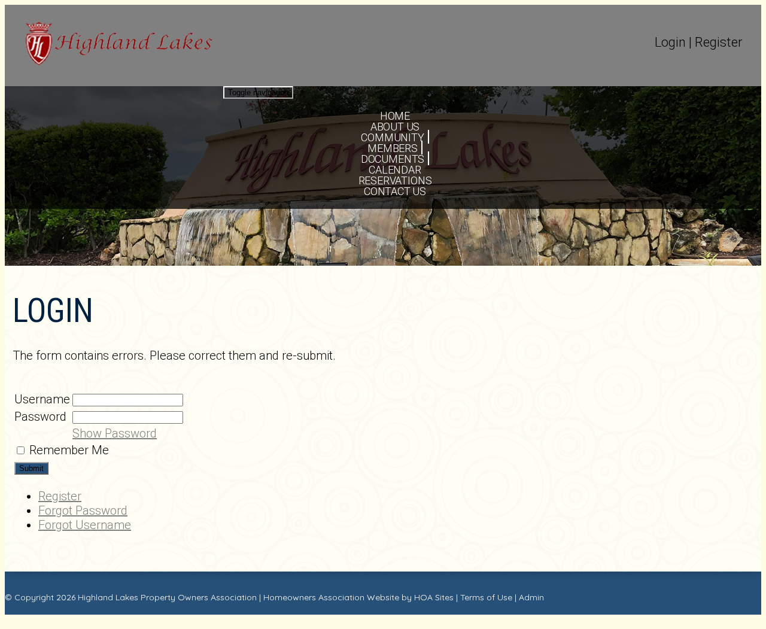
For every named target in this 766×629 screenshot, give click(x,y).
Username (42, 399)
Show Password (114, 433)
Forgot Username (84, 525)
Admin (531, 597)
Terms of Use (486, 597)
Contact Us (395, 191)
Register (719, 42)
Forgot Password (82, 510)
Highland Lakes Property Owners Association (167, 597)
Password (40, 416)
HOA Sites (434, 597)
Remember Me (69, 450)
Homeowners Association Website (331, 597)
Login (670, 42)
